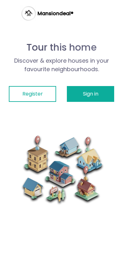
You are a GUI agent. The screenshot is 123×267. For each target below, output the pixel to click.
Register (32, 93)
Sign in (90, 93)
